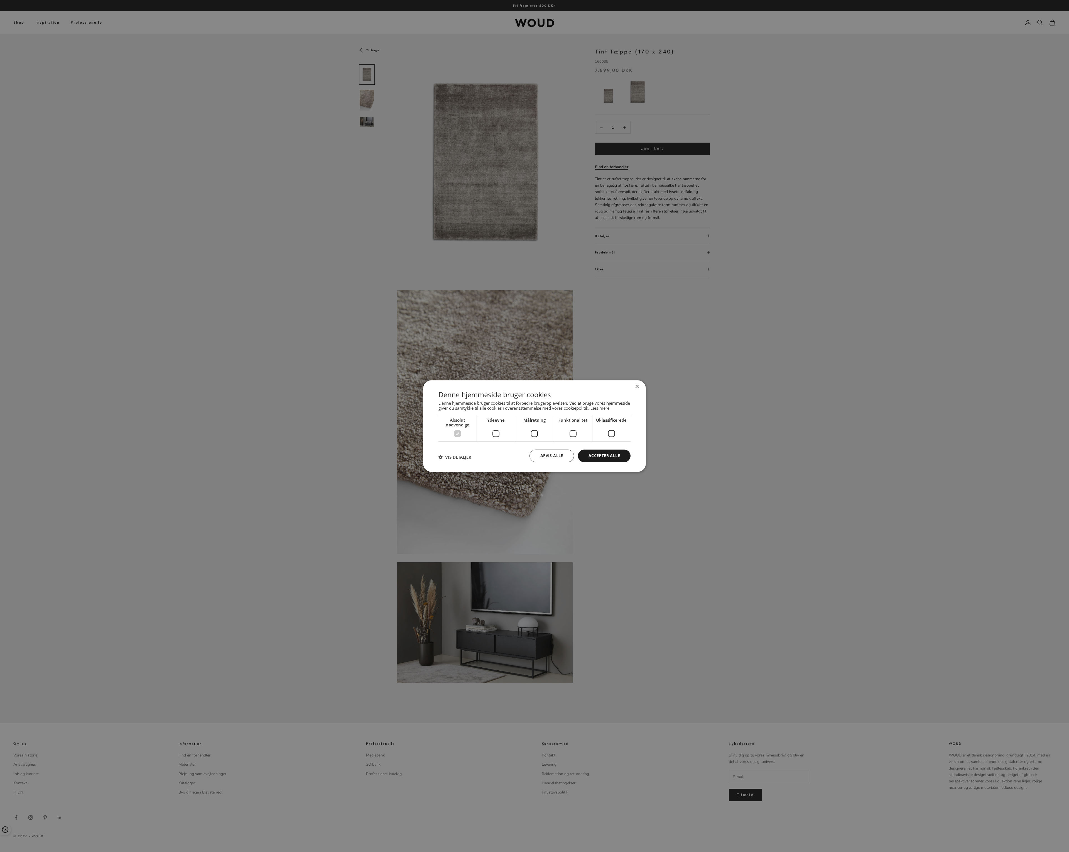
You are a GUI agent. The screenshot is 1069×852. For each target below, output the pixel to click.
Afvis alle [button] (551, 455)
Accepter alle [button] (604, 455)
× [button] (637, 387)
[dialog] (534, 426)
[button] (454, 457)
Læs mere (599, 408)
